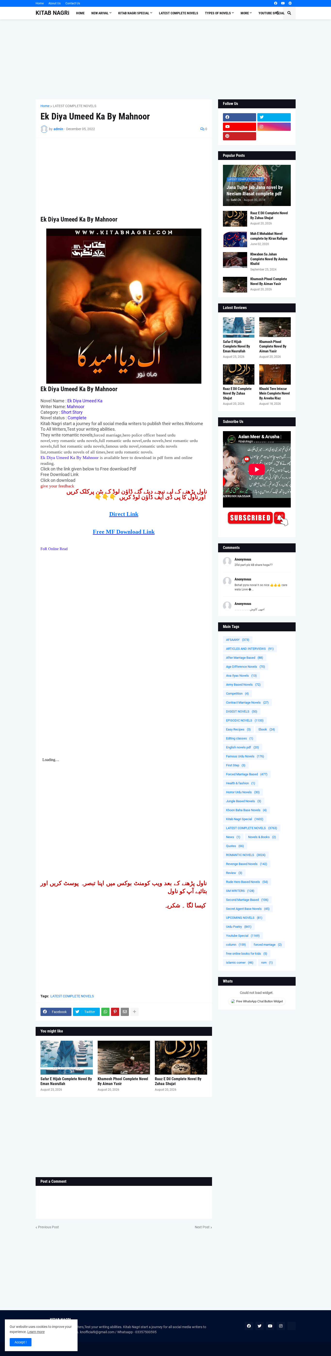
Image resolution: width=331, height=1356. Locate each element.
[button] (277, 13)
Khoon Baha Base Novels (246, 810)
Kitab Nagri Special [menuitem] (133, 13)
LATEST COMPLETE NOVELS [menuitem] (178, 13)
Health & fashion (240, 783)
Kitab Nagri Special (244, 819)
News (233, 837)
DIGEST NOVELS (241, 711)
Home (40, 3)
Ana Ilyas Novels (241, 675)
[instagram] (274, 127)
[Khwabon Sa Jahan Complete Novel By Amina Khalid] (235, 260)
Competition (237, 693)
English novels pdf (242, 747)
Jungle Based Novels (243, 801)
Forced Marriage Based (247, 774)
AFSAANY (237, 640)
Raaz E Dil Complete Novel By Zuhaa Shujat (178, 1081)
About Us (54, 3)
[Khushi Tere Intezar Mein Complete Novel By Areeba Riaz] (275, 374)
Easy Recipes (238, 729)
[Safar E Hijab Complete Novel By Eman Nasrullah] (66, 1058)
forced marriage (268, 944)
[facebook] (275, 3)
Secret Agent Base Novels (248, 909)
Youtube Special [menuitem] (272, 13)
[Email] (125, 1012)
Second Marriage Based (247, 900)
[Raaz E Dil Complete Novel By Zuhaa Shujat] (181, 1058)
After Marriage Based (244, 657)
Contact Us (72, 3)
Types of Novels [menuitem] (218, 13)
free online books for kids (246, 953)
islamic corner (239, 962)
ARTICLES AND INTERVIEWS (250, 648)
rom (267, 962)
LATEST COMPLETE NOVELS (74, 106)
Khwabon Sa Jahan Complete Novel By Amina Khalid (268, 259)
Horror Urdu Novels (243, 792)
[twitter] (274, 117)
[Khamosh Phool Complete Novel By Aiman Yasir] (124, 1058)
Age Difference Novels (245, 666)
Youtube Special (243, 935)
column (236, 944)
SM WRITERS (240, 891)
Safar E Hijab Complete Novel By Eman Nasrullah (66, 1081)
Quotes (235, 846)
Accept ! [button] (21, 1342)
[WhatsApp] (105, 1012)
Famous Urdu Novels (245, 756)
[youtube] (283, 3)
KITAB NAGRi (52, 13)
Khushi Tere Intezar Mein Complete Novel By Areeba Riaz (274, 393)
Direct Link (123, 514)
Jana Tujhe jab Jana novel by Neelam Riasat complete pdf (255, 190)
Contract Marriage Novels (247, 702)
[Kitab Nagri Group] (274, 136)
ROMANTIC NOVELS (246, 855)
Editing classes (239, 738)
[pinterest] (290, 3)
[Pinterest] (115, 1012)
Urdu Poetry (239, 926)
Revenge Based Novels (246, 864)
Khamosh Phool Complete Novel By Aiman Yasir (123, 1081)
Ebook (267, 729)
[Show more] (134, 1012)
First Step (235, 765)
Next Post (202, 1227)
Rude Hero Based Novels (247, 882)
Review (234, 873)
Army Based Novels (243, 684)
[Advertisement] (166, 59)
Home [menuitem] (80, 13)
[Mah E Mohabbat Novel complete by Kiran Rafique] (235, 239)
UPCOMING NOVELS (244, 918)
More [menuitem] (245, 13)
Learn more (36, 1332)
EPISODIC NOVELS (245, 720)
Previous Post (48, 1227)
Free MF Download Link (124, 532)
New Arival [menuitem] (100, 13)
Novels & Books (262, 837)
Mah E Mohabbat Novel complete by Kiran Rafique (268, 236)
